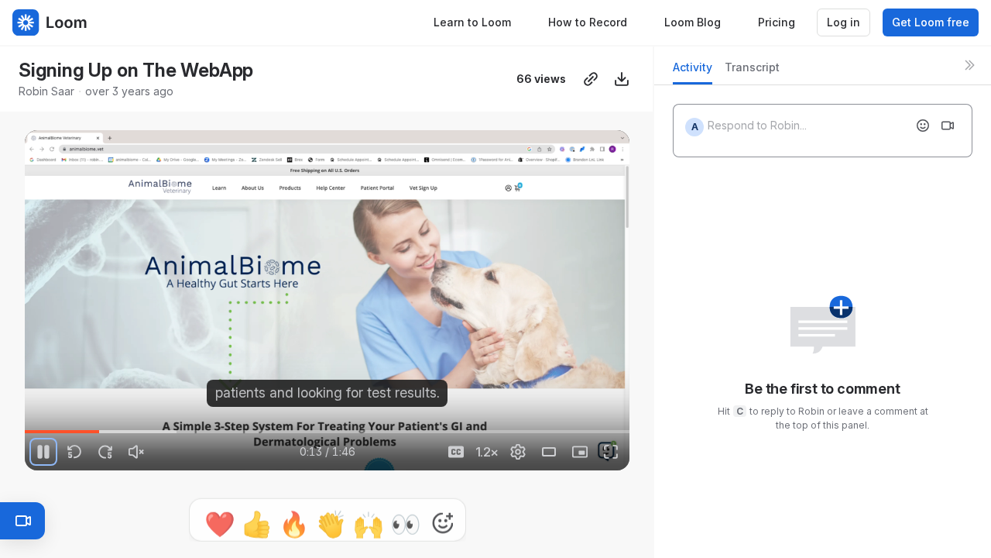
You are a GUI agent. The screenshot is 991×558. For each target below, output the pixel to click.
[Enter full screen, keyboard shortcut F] (610, 451)
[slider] (327, 431)
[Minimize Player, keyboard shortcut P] (580, 451)
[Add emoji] (922, 125)
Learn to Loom (472, 22)
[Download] (621, 79)
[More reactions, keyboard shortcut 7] (442, 513)
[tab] (692, 71)
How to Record (587, 22)
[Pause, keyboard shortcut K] (43, 451)
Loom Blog (692, 22)
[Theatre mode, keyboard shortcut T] (549, 451)
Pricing (776, 22)
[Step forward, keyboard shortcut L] (105, 451)
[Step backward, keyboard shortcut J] (74, 451)
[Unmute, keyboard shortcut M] (136, 451)
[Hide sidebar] (969, 65)
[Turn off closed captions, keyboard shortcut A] (456, 451)
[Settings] (518, 451)
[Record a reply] (947, 125)
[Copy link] (590, 79)
